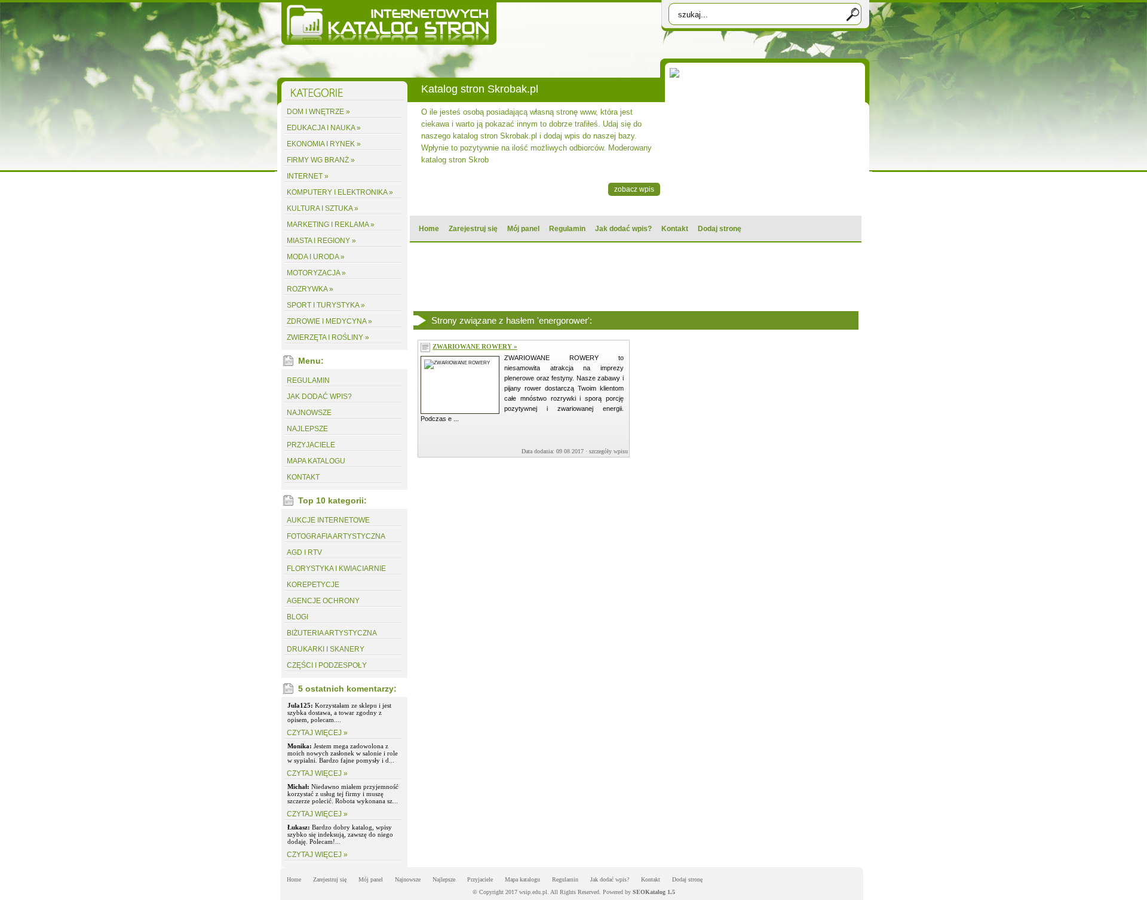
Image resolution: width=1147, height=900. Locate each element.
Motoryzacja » (316, 273)
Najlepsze (307, 429)
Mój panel (523, 229)
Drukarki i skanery (325, 649)
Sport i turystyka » (326, 305)
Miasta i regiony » (321, 240)
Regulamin (567, 229)
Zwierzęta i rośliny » (328, 337)
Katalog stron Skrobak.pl (479, 89)
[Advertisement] (635, 276)
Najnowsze (309, 412)
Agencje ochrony (323, 601)
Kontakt (674, 229)
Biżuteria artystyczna (332, 633)
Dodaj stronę (719, 229)
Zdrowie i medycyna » (329, 321)
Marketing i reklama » (331, 224)
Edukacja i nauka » (324, 128)
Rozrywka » (310, 289)
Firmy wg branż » (321, 160)
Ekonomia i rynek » (324, 144)
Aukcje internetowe (328, 520)
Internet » (308, 176)
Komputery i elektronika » (340, 192)
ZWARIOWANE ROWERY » (475, 346)
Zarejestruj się (473, 229)
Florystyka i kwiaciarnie (336, 568)
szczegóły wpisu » (611, 451)
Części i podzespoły (327, 665)
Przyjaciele (311, 445)
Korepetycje (313, 584)
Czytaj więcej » (317, 733)
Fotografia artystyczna (336, 536)
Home (429, 229)
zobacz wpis (634, 189)
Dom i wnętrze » (318, 111)
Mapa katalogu (316, 461)
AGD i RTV (304, 552)
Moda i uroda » (316, 257)
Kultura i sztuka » (322, 208)
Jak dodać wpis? (623, 229)
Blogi (297, 617)
